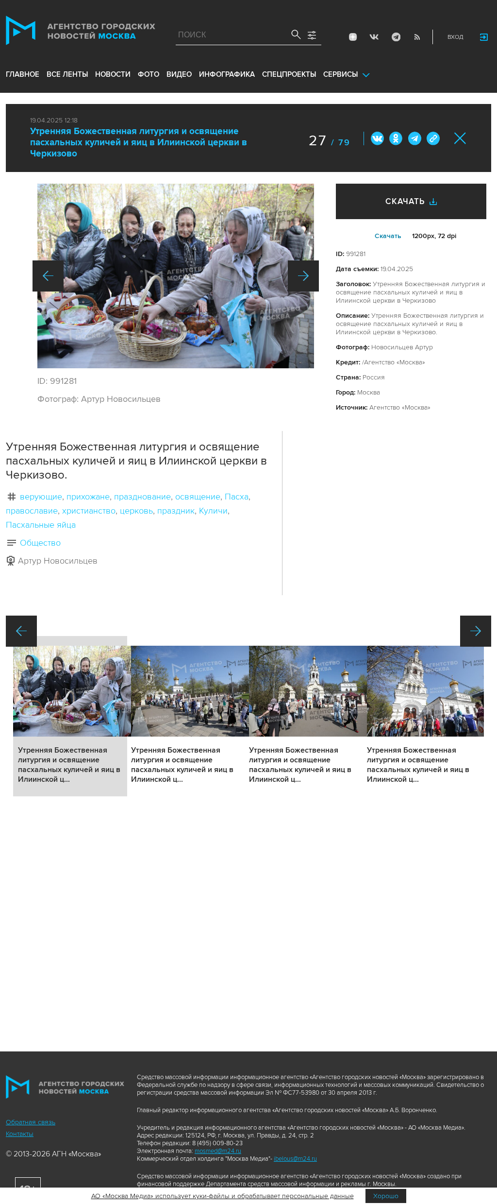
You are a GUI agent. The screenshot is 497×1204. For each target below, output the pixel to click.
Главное (22, 74)
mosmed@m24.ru (218, 1151)
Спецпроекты (289, 74)
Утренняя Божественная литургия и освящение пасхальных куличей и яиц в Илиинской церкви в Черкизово (138, 142)
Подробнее (70, 716)
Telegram (395, 37)
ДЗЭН (353, 37)
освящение (197, 496)
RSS (417, 37)
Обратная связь (30, 1122)
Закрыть (460, 138)
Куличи (213, 510)
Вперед (303, 276)
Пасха (236, 496)
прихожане (88, 496)
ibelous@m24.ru (295, 1159)
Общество (40, 542)
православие (32, 510)
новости (113, 74)
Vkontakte (374, 37)
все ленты (67, 74)
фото (148, 74)
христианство (89, 510)
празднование (142, 496)
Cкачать (388, 236)
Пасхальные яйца (41, 524)
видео (179, 74)
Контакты (19, 1134)
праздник (176, 510)
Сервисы (340, 74)
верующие (41, 496)
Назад (48, 276)
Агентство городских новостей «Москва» (80, 33)
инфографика (227, 74)
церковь (136, 510)
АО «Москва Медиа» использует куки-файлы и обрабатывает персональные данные (222, 1196)
